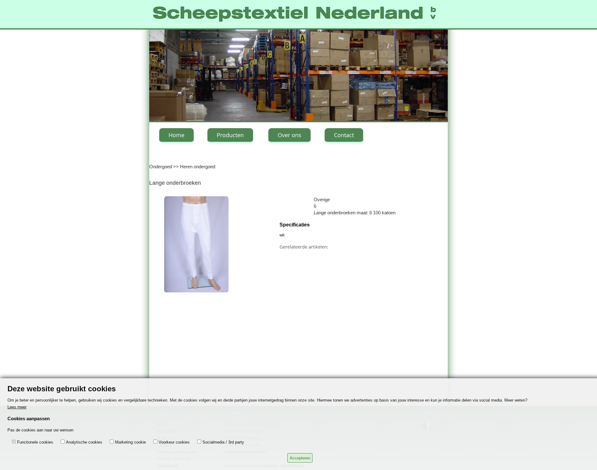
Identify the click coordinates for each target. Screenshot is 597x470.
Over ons (289, 135)
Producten (230, 135)
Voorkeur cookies (174, 442)
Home (176, 135)
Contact (344, 135)
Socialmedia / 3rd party (223, 442)
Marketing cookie (130, 442)
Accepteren (300, 458)
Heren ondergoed (197, 166)
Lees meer (16, 407)
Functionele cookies (35, 442)
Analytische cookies (84, 442)
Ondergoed (160, 166)
